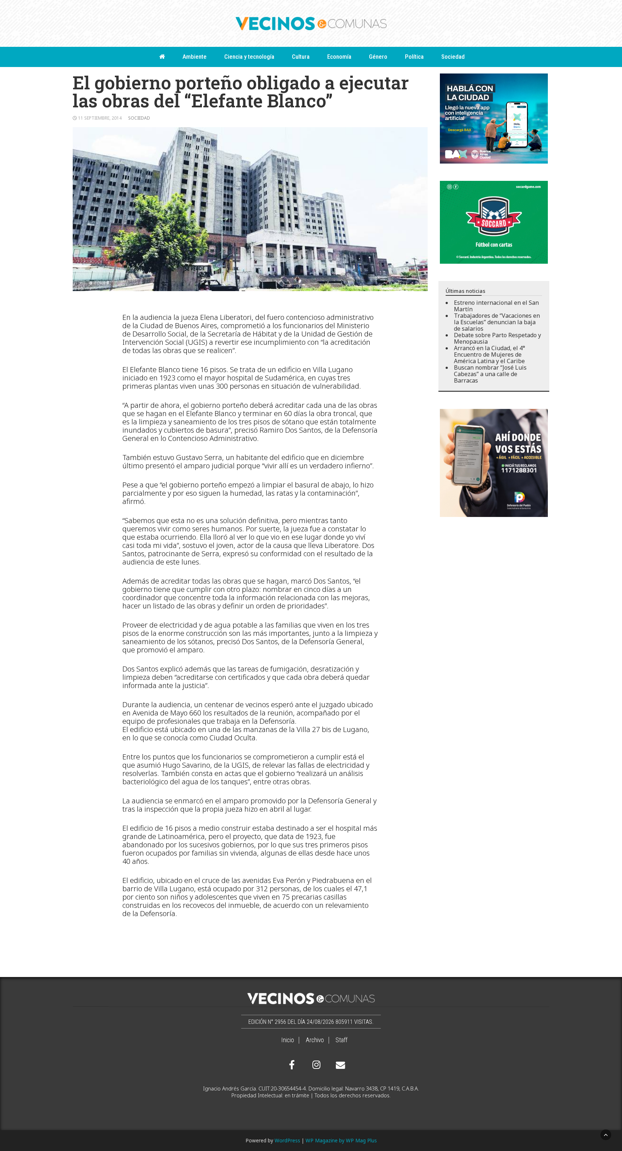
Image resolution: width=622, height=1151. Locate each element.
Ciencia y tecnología (249, 56)
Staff (341, 1040)
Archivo (315, 1040)
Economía (339, 56)
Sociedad (453, 56)
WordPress (287, 1140)
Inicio (287, 1040)
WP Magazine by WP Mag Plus (341, 1140)
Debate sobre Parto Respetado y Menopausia (497, 338)
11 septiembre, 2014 (100, 118)
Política (414, 56)
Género (378, 56)
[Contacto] (339, 1065)
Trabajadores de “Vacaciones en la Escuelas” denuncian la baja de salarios (497, 322)
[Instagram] (315, 1065)
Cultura (301, 56)
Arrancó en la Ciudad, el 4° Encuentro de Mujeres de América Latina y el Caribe (489, 354)
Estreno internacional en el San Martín (496, 306)
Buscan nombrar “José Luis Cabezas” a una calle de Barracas (490, 373)
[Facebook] (292, 1065)
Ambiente (194, 56)
